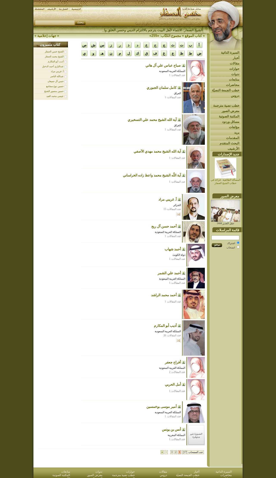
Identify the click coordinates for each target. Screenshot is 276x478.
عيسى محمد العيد (55, 96)
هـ (102, 53)
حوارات (234, 68)
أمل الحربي (173, 384)
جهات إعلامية (46, 35)
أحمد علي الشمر (169, 273)
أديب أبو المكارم (56, 61)
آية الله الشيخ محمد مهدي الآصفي (157, 151)
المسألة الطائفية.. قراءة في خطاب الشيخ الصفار (225, 181)
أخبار (236, 58)
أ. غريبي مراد (57, 71)
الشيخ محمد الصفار (54, 56)
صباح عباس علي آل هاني (163, 65)
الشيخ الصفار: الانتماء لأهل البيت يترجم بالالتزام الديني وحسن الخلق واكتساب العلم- (144, 30)
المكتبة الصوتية (229, 116)
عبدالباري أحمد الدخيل (53, 66)
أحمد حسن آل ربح (164, 226)
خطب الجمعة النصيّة (225, 90)
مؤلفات (234, 127)
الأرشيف (233, 148)
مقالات (234, 63)
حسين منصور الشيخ (54, 91)
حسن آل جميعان (56, 81)
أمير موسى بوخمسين (161, 406)
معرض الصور (230, 111)
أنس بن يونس (171, 429)
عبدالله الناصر (57, 76)
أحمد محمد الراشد (164, 295)
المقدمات (232, 138)
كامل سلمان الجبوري (162, 87)
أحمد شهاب (173, 249)
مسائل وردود (230, 121)
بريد (236, 132)
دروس (235, 95)
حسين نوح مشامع (55, 86)
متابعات (234, 79)
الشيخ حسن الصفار (54, 51)
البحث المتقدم (229, 143)
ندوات (235, 74)
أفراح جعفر (173, 362)
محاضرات (232, 85)
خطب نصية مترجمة (226, 105)
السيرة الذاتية (230, 52)
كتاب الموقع (193, 35)
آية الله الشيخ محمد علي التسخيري (152, 119)
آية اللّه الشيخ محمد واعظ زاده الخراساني (152, 175)
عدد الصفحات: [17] (193, 452)
